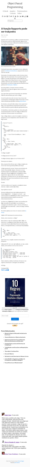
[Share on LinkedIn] (5, 270)
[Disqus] (15, 387)
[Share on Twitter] (2, 270)
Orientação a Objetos (12, 84)
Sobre (20, 13)
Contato (13, 13)
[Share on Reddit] (7, 270)
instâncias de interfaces (11, 70)
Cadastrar (15, 319)
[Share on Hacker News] (8, 270)
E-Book (5, 11)
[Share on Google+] (4, 270)
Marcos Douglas (21, 461)
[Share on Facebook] (1, 270)
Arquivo (12, 11)
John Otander (17, 462)
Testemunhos (22, 11)
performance (22, 101)
